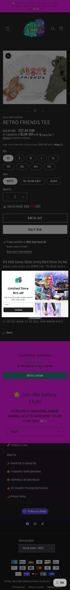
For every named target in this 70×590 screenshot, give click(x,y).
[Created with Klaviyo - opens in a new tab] (35, 318)
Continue (18, 310)
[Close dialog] (66, 272)
